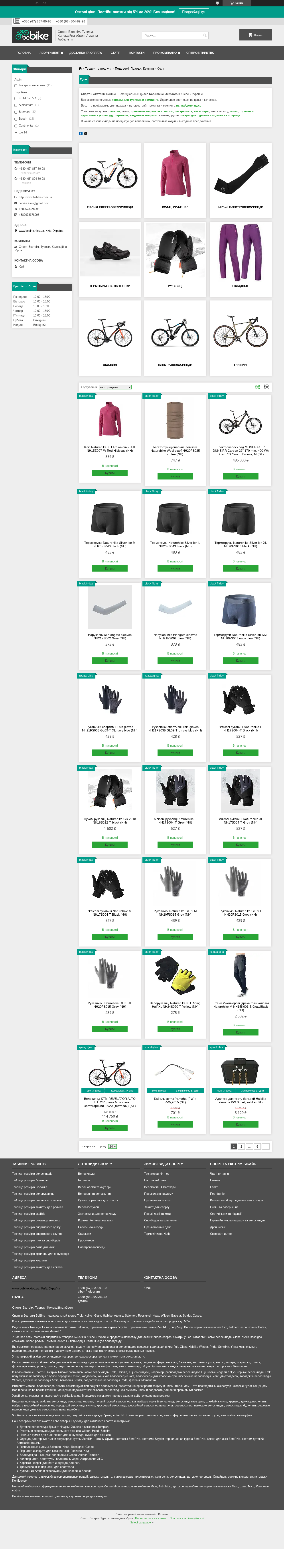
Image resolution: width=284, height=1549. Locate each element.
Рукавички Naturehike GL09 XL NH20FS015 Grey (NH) (110, 1004)
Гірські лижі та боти (157, 1213)
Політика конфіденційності (187, 1518)
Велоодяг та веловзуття (94, 1193)
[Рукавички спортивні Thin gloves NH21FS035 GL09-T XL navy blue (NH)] (109, 699)
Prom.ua (163, 1514)
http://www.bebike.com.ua (35, 197)
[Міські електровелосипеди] (241, 173)
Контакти (136, 52)
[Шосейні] (110, 331)
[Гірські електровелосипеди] (110, 173)
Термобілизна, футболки (109, 286)
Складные (240, 286)
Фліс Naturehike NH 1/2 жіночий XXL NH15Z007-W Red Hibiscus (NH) (110, 448)
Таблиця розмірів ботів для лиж (33, 1247)
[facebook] (81, 134)
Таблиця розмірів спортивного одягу (36, 1227)
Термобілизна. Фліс (157, 1233)
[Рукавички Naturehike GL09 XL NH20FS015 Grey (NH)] (109, 975)
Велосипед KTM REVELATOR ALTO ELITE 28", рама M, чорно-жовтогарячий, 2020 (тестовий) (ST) (110, 1102)
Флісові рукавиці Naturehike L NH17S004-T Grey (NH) (175, 820)
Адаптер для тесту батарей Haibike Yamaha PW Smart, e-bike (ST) (240, 1100)
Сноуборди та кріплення (160, 1220)
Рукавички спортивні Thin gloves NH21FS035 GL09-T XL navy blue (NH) (110, 728)
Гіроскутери (86, 1240)
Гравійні (240, 365)
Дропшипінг (217, 1227)
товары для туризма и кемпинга (135, 99)
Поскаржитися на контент (151, 1518)
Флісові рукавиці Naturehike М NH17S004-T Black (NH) (110, 912)
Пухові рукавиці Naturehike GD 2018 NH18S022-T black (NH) (110, 820)
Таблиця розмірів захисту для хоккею (37, 1267)
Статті (115, 52)
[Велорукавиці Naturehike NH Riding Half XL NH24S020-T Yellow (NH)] (175, 975)
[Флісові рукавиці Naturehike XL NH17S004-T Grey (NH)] (240, 791)
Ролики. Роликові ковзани (95, 1220)
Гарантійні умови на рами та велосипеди (237, 1220)
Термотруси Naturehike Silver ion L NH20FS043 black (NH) (175, 544)
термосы (121, 115)
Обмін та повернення (224, 1207)
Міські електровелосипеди (240, 207)
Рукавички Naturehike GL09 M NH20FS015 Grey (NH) (175, 912)
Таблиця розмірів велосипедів (32, 1173)
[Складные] (241, 252)
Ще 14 (23, 132)
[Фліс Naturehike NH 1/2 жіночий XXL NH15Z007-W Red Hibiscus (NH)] (109, 419)
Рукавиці (175, 286)
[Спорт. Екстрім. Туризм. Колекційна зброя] (32, 35)
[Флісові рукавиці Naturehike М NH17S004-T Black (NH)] (109, 883)
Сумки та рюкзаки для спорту (98, 1200)
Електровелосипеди (175, 365)
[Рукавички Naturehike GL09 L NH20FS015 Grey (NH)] (240, 883)
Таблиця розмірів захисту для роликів (37, 1207)
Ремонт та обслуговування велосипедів (237, 1200)
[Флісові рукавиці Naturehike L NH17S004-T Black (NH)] (240, 699)
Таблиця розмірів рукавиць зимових (36, 1220)
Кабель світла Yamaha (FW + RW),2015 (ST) (175, 1100)
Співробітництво (200, 52)
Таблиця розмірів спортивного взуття (37, 1233)
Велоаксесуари (88, 1207)
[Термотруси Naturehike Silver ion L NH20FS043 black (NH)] (175, 515)
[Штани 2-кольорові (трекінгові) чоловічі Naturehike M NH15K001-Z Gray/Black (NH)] (240, 975)
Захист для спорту (157, 1207)
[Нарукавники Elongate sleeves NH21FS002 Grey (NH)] (109, 607)
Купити (109, 473)
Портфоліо (217, 1193)
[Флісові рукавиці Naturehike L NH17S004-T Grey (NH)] (175, 791)
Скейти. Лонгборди (90, 1227)
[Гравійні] (241, 331)
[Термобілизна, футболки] (110, 252)
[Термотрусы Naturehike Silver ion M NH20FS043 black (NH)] (109, 515)
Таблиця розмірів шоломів (29, 1187)
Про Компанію (165, 52)
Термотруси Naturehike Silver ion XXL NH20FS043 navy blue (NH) (241, 636)
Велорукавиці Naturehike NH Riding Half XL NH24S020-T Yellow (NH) (175, 1004)
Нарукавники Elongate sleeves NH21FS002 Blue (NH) (175, 636)
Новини (215, 1180)
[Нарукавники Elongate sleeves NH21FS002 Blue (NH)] (175, 607)
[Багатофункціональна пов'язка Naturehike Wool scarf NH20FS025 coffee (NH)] (175, 419)
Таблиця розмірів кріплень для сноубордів (40, 1253)
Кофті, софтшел (175, 207)
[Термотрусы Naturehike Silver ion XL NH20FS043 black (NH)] (240, 515)
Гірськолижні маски (157, 1200)
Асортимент (49, 52)
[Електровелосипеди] (175, 331)
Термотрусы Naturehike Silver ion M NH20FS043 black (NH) (110, 544)
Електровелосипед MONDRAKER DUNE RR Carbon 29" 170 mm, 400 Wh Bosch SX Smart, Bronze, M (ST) (241, 450)
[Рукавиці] (175, 252)
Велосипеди (86, 1173)
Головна (24, 52)
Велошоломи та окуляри (94, 1187)
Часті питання (219, 1173)
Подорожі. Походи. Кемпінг (134, 68)
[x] (85, 134)
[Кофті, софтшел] (175, 173)
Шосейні (110, 365)
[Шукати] (205, 35)
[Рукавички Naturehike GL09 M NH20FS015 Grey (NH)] (175, 883)
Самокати (84, 1233)
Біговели (84, 1180)
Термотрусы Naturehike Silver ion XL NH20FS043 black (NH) (241, 544)
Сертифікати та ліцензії (226, 1213)
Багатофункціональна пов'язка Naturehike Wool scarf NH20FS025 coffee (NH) (175, 450)
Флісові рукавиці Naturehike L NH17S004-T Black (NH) (240, 728)
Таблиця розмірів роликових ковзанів (37, 1200)
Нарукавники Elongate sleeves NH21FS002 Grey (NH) (110, 636)
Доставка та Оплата (85, 52)
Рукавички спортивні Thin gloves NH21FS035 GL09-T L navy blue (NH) (175, 728)
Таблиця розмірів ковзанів (29, 1260)
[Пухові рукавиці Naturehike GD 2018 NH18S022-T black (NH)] (109, 791)
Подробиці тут (193, 12)
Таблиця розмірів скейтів (28, 1213)
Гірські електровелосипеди (110, 207)
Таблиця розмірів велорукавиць (33, 1193)
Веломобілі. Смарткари (160, 1187)
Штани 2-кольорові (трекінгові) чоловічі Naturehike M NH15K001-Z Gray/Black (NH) (241, 1006)
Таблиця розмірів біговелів (30, 1180)
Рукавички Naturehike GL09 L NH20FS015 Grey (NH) (241, 912)
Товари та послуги (98, 68)
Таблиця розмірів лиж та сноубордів (36, 1240)
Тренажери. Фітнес (156, 1173)
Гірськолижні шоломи (158, 1193)
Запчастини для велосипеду (97, 1213)
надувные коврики (143, 115)
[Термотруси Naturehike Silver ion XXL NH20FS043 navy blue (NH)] (240, 607)
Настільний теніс (155, 1180)
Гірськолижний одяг (157, 1227)
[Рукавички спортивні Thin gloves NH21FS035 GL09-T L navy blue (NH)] (175, 699)
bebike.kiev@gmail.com (34, 203)
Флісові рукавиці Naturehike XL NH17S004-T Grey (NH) (241, 820)
